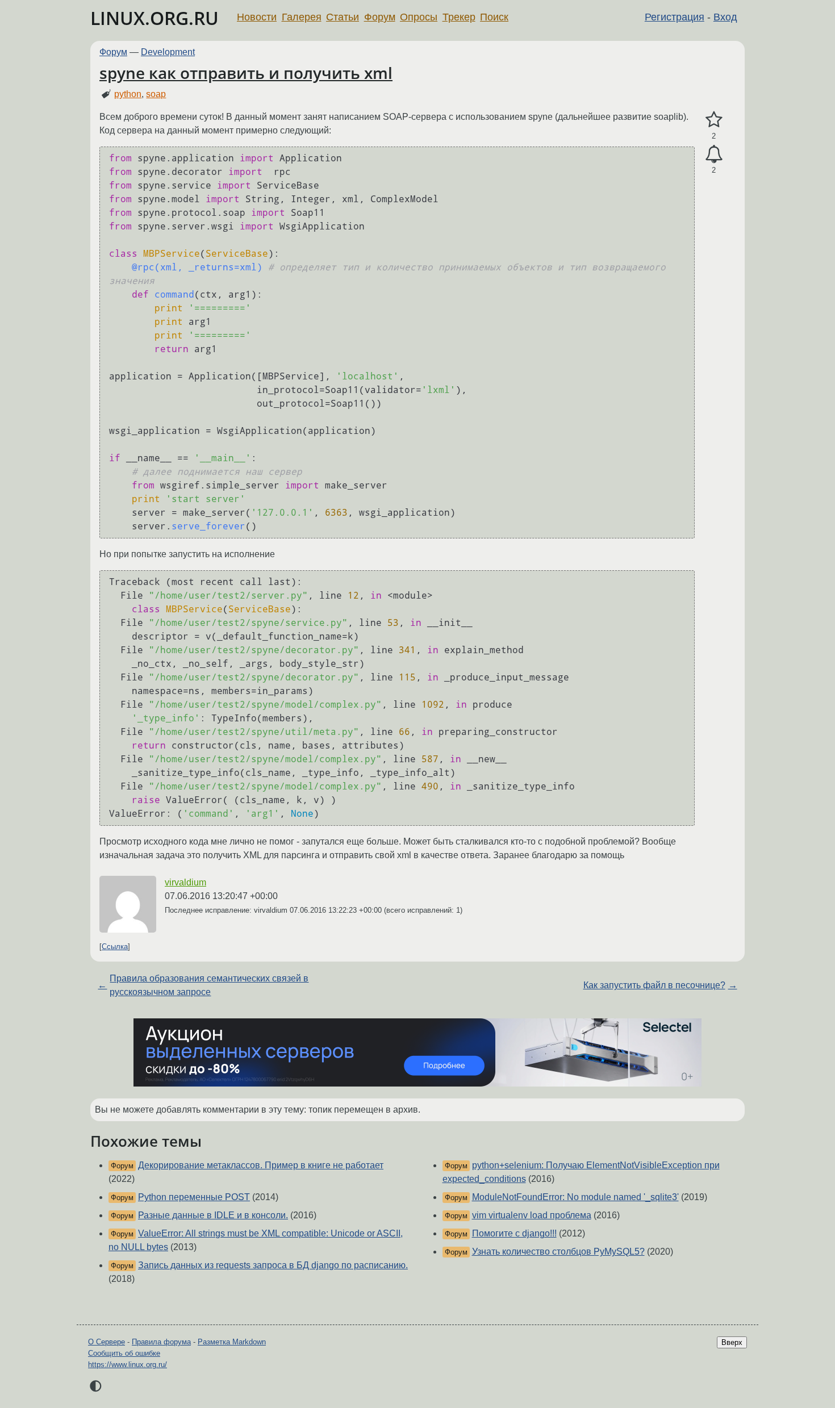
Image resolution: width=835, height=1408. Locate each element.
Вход (725, 17)
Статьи (342, 17)
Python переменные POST (194, 1197)
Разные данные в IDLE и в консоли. (213, 1215)
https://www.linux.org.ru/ (127, 1364)
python (127, 94)
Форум (379, 17)
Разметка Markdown (232, 1342)
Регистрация (674, 17)
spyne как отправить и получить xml (246, 72)
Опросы (418, 17)
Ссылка (115, 946)
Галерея (302, 17)
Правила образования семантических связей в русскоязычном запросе (209, 985)
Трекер (458, 17)
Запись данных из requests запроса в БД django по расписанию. (273, 1265)
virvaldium (185, 882)
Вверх (731, 1342)
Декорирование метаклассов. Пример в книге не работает (260, 1165)
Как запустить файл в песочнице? (654, 985)
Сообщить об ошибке (124, 1353)
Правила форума (161, 1342)
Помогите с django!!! (514, 1233)
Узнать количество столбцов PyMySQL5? (558, 1251)
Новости (257, 17)
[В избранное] (714, 120)
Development (168, 52)
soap (156, 94)
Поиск (494, 17)
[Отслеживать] (714, 154)
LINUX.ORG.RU (154, 18)
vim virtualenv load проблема (531, 1215)
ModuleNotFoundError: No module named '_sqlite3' (575, 1197)
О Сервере (106, 1342)
